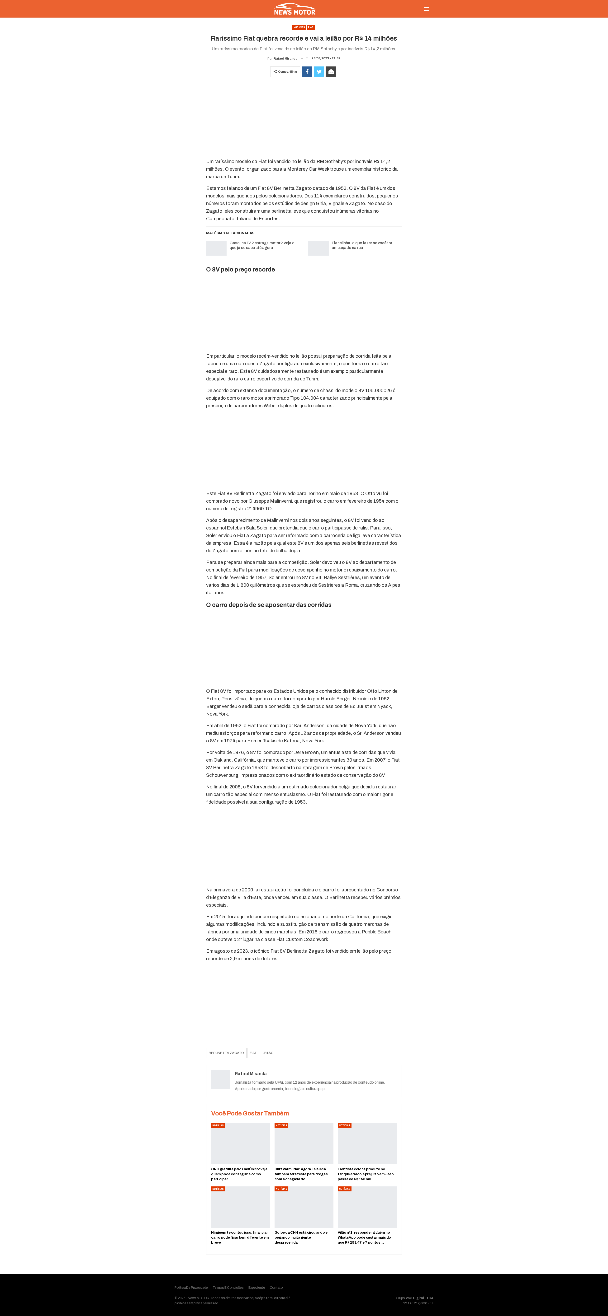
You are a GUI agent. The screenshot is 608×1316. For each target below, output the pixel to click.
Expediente (256, 1287)
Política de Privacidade (191, 1287)
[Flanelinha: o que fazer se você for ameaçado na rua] (318, 248)
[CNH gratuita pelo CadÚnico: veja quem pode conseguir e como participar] (240, 1143)
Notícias (299, 27)
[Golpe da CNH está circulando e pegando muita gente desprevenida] (304, 1207)
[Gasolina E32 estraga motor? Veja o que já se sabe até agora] (216, 248)
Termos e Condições (228, 1287)
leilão (268, 1053)
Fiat (311, 27)
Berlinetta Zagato (226, 1053)
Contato (276, 1287)
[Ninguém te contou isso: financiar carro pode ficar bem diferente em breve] (240, 1207)
